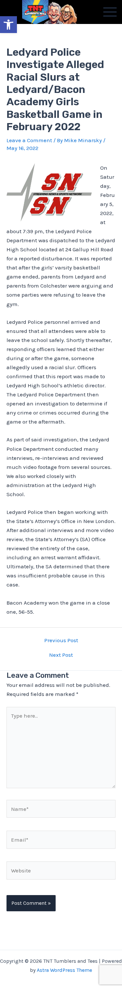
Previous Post (61, 640)
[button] (8, 24)
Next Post (61, 655)
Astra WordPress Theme (64, 970)
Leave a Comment (29, 140)
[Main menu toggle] (110, 12)
